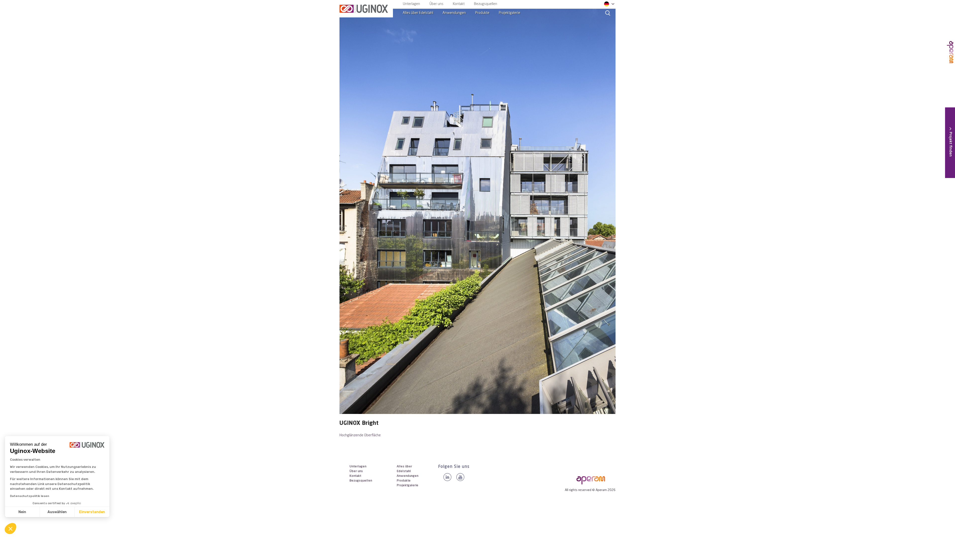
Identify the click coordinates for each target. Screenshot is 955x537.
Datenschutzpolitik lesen (29, 496)
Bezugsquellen (485, 4)
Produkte (482, 13)
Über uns (436, 4)
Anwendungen (454, 13)
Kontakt (459, 4)
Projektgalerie (509, 13)
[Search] (608, 13)
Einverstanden (92, 512)
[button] (10, 529)
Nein (22, 512)
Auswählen (57, 512)
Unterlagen (411, 4)
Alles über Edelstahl (418, 13)
